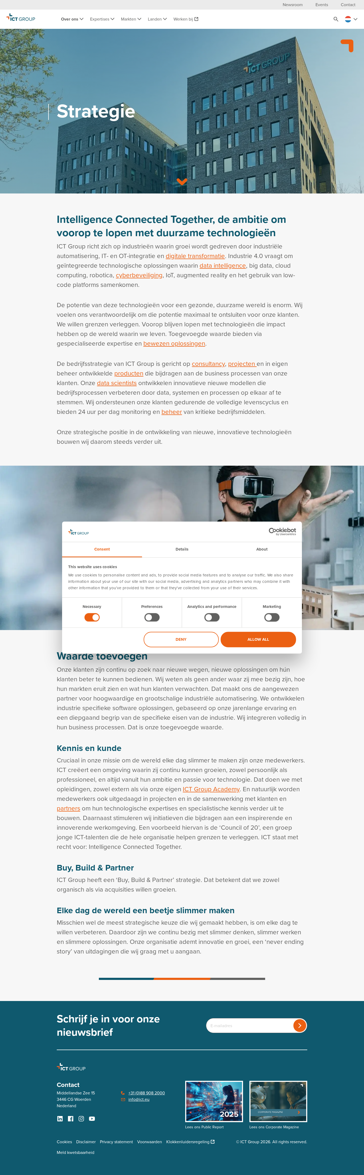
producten (128, 373)
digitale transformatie (195, 256)
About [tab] (262, 549)
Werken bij (183, 19)
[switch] (152, 617)
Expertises (100, 19)
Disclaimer (86, 1142)
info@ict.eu (138, 1099)
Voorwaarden (149, 1142)
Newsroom (293, 5)
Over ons (70, 19)
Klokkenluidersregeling (187, 1142)
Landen (155, 19)
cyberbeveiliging (139, 275)
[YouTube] (92, 1118)
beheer (171, 412)
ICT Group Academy (211, 789)
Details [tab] (182, 549)
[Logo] (20, 19)
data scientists (117, 383)
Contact (348, 5)
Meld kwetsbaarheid (75, 1152)
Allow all (258, 640)
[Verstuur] (299, 1025)
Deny (181, 640)
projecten (242, 364)
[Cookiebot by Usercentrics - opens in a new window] (272, 532)
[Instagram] (81, 1118)
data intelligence (223, 265)
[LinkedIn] (60, 1118)
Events (322, 5)
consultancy (208, 364)
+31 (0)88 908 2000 (146, 1093)
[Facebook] (70, 1118)
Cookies (64, 1142)
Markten (129, 19)
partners (68, 808)
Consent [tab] (102, 549)
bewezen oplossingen (174, 343)
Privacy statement (116, 1142)
